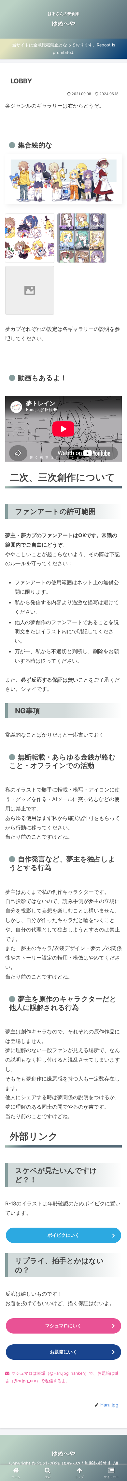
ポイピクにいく (63, 1235)
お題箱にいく (63, 1351)
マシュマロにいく (63, 1325)
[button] (114, 1056)
